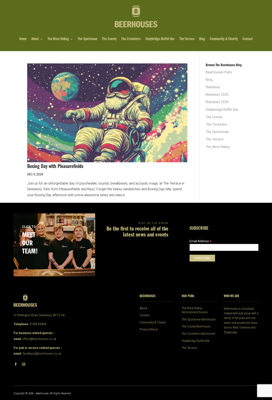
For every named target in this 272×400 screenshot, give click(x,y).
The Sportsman (87, 39)
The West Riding (58, 39)
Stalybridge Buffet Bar (160, 39)
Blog (202, 39)
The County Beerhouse (196, 326)
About (35, 39)
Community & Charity (224, 39)
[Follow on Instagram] (23, 364)
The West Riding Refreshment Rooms (195, 310)
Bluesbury (213, 87)
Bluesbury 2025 (217, 94)
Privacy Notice (149, 329)
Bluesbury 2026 (217, 102)
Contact (247, 39)
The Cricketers (131, 39)
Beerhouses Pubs (219, 72)
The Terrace (186, 39)
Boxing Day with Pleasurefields (55, 166)
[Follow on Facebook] (15, 364)
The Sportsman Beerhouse (199, 319)
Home (23, 39)
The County (109, 39)
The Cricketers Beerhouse (198, 334)
